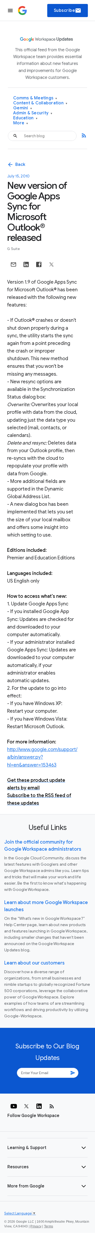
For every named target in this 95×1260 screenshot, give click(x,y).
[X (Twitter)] (26, 1106)
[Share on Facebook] (38, 264)
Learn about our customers (34, 963)
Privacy (35, 1226)
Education (25, 118)
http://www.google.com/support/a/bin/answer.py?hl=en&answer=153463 (42, 757)
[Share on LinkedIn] (26, 264)
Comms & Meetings (35, 98)
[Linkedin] (39, 1106)
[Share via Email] (13, 264)
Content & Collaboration (40, 103)
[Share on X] (51, 264)
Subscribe (68, 10)
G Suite (13, 249)
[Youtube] (13, 1106)
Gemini (22, 108)
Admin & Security (33, 113)
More (20, 123)
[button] (47, 1147)
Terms (48, 1226)
